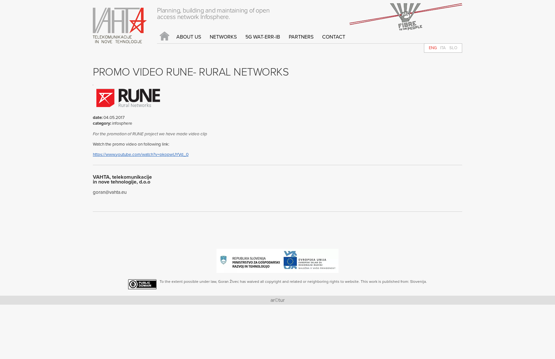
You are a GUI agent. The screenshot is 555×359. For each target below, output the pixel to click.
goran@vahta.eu (110, 192)
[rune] (128, 113)
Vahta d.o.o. (120, 25)
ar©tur (277, 300)
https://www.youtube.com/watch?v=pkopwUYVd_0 (141, 154)
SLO (453, 47)
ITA (443, 47)
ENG (433, 47)
